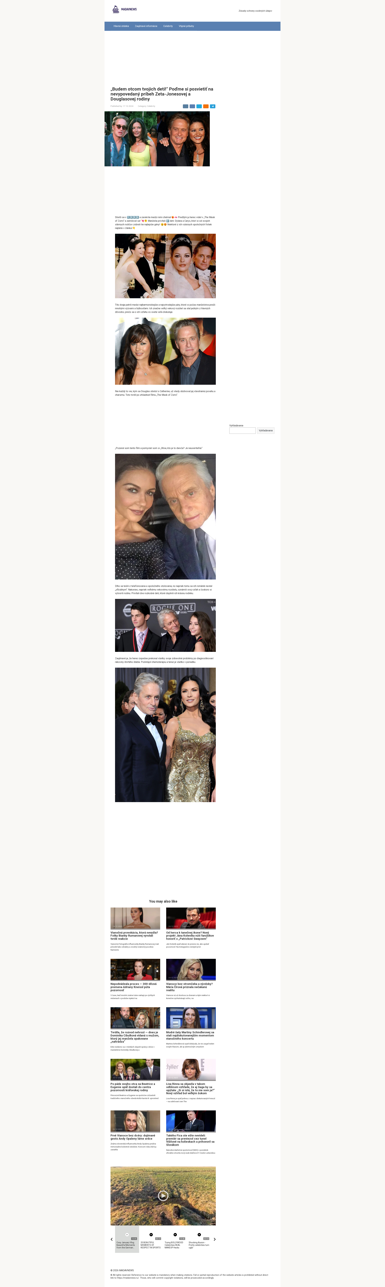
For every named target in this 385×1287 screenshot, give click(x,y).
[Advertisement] (192, 56)
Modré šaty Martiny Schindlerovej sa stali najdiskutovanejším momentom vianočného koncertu (190, 1035)
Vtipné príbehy (186, 26)
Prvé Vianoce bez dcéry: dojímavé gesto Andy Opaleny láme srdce (133, 1137)
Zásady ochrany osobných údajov (255, 10)
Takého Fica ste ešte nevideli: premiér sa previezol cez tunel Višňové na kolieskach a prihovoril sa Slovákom (190, 1140)
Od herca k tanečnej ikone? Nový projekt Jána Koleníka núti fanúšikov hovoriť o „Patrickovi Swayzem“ (190, 936)
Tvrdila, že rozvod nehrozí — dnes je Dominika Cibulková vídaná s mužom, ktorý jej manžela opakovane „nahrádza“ (135, 1037)
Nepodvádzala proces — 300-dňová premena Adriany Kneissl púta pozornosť (134, 987)
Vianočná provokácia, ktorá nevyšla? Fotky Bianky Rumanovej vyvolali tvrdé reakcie (134, 936)
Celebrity (168, 26)
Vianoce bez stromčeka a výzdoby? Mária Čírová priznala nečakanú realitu (189, 987)
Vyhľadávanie (236, 425)
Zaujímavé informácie (146, 26)
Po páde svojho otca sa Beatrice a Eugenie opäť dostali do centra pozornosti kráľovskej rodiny (133, 1087)
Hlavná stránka (121, 26)
